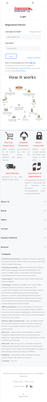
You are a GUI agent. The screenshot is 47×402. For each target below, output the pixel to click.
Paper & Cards (7, 315)
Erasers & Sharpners (23, 309)
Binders (29, 307)
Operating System (8, 298)
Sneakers (22, 326)
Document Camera (36, 290)
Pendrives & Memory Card (25, 298)
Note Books (25, 273)
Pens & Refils (32, 315)
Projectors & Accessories (15, 301)
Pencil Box (17, 315)
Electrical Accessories (24, 335)
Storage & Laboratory (14, 264)
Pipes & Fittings (27, 355)
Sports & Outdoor (33, 326)
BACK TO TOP (23, 396)
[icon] (33, 3)
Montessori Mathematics (28, 270)
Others (30, 323)
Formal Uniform (13, 323)
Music (17, 273)
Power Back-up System (36, 337)
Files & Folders (36, 309)
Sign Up (32, 63)
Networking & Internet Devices (29, 295)
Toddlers (11, 273)
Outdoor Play (34, 279)
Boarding (25, 259)
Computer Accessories (19, 290)
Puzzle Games (36, 273)
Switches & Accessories (11, 340)
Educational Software (35, 267)
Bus (12, 361)
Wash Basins (22, 351)
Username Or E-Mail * (13, 32)
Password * (9, 43)
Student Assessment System (12, 303)
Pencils (24, 315)
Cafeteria (32, 259)
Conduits (37, 332)
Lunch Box (23, 323)
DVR (3, 293)
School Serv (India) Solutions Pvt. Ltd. (22, 373)
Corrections (37, 307)
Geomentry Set (7, 312)
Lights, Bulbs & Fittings (19, 337)
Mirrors (28, 346)
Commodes (29, 343)
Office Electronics (38, 312)
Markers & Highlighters (22, 312)
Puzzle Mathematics (9, 275)
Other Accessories (24, 357)
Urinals (14, 351)
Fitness (16, 279)
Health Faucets (19, 346)
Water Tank (12, 357)
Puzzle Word (22, 275)
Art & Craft (22, 307)
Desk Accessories (8, 309)
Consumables (15, 355)
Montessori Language (10, 270)
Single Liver (33, 349)
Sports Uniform (7, 329)
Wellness (31, 351)
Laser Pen (13, 295)
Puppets (11, 281)
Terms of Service (25, 68)
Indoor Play (24, 279)
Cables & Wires (15, 332)
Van (15, 361)
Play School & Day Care (31, 261)
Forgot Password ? (34, 57)
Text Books (32, 275)
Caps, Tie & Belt (31, 321)
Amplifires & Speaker (19, 285)
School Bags (13, 326)
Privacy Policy (21, 71)
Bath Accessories (17, 343)
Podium (26, 303)
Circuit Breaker (27, 332)
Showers (25, 349)
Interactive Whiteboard (14, 293)
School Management (32, 301)
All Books (22, 267)
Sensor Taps (16, 349)
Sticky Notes (15, 317)
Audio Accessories (16, 287)
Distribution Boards (9, 335)
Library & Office (16, 261)
